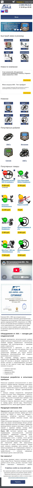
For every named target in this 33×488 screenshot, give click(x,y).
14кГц (24, 161)
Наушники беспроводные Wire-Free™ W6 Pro (8, 205)
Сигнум (8, 161)
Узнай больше (27, 80)
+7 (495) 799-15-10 (25, 5)
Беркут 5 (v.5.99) (23, 204)
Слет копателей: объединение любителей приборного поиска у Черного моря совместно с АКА (16, 72)
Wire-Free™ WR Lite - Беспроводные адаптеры (8, 251)
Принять (18, 482)
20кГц (8, 144)
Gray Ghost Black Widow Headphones (24, 181)
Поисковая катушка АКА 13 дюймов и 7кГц (8, 181)
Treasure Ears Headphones (6, 228)
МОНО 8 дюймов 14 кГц (24, 228)
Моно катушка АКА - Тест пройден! (14, 84)
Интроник (24, 144)
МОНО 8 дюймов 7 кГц (24, 251)
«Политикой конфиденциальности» (18, 477)
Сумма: (27, 2)
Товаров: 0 (20, 2)
